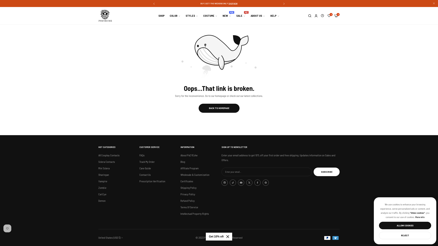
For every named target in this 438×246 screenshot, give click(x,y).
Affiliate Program (190, 168)
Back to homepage (219, 108)
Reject (405, 235)
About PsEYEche (189, 155)
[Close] (227, 236)
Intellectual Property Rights (195, 213)
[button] (154, 3)
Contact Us (145, 174)
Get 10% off (216, 236)
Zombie (102, 187)
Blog (183, 161)
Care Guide (145, 168)
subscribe (326, 171)
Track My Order (147, 161)
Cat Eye (102, 194)
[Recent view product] (322, 15)
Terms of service (189, 207)
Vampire (102, 181)
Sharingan (103, 174)
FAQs (142, 155)
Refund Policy (188, 200)
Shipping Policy (189, 187)
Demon (102, 200)
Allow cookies (405, 225)
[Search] (309, 15)
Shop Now (233, 3)
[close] (433, 3)
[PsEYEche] (105, 16)
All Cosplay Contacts (109, 155)
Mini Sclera (104, 168)
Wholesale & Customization (195, 174)
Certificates (187, 181)
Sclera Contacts (106, 161)
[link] (175, 16)
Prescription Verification (152, 181)
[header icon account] (316, 15)
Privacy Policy (188, 194)
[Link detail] (225, 183)
